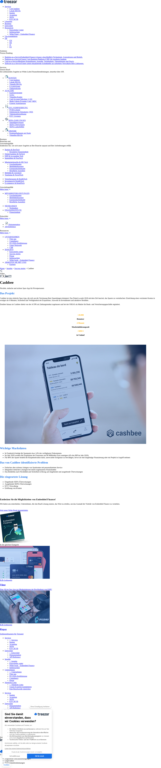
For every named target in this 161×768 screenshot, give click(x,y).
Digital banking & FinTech (15, 154)
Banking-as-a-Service (44, 57)
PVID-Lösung (14, 110)
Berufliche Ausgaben (17, 171)
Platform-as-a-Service (36, 59)
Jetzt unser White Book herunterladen (14, 510)
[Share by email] (9, 277)
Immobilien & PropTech (14, 158)
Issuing (12, 13)
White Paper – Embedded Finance (22, 34)
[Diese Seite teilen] (1, 272)
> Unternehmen (15, 672)
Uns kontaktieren (11, 36)
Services (8, 7)
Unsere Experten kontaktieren (20, 687)
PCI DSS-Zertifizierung (18, 243)
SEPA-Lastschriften (16, 127)
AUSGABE (9, 91)
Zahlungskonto (15, 88)
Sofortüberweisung (16, 123)
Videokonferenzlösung (17, 114)
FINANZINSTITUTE (13, 210)
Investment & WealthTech (14, 181)
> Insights (13, 661)
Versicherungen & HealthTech (16, 179)
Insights (9, 268)
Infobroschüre (14, 32)
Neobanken (13, 208)
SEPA (11, 17)
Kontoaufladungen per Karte (20, 133)
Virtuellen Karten (15, 97)
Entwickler (9, 26)
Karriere (12, 264)
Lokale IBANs (15, 11)
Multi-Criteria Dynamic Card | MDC (23, 101)
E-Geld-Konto (14, 86)
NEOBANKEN (11, 206)
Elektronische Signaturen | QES (21, 112)
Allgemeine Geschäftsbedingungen (18, 759)
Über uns (12, 239)
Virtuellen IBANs (16, 135)
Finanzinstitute (14, 212)
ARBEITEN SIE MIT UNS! (15, 262)
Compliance (13, 241)
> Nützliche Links (16, 685)
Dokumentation (15, 655)
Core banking (14, 9)
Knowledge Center (16, 30)
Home (2, 268)
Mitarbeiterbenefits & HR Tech (16, 162)
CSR (11, 247)
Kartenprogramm (15, 93)
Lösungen (8, 21)
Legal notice (9, 761)
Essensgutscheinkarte (17, 169)
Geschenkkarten (15, 164)
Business (8, 24)
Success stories (15, 254)
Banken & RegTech (12, 150)
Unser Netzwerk (15, 245)
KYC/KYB (13, 19)
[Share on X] (3, 277)
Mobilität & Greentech (13, 173)
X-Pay (11, 95)
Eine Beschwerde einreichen (20, 689)
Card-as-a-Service (39, 61)
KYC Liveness (15, 116)
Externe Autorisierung (17, 103)
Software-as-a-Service (44, 63)
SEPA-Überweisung (17, 125)
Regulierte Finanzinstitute (18, 152)
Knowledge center (16, 252)
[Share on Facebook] (1, 277)
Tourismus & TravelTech (14, 175)
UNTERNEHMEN (12, 237)
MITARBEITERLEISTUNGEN (17, 193)
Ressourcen (9, 28)
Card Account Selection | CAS (20, 99)
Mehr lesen (4, 189)
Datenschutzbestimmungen (15, 763)
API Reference (10, 227)
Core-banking (14, 80)
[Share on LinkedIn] (6, 277)
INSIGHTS (9, 250)
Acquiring (13, 15)
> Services (13, 640)
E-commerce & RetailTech (15, 183)
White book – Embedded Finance (21, 260)
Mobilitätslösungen (16, 166)
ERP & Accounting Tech (14, 156)
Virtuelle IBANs (15, 84)
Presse (11, 256)
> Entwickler (14, 653)
